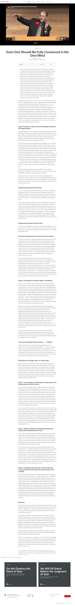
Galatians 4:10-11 (52, 206)
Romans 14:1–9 (36, 59)
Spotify (51, 64)
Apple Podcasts (42, 64)
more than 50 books (32, 553)
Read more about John (22, 554)
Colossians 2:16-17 (35, 209)
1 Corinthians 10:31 (25, 546)
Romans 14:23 (34, 270)
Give (52, 1)
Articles (23, 1)
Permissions (62, 603)
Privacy (66, 603)
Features (42, 1)
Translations (58, 603)
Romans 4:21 (43, 265)
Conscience (44, 59)
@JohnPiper (25, 550)
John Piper (20, 550)
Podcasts (38, 1)
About (48, 1)
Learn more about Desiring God (12, 597)
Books (33, 1)
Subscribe (67, 596)
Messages (29, 1)
